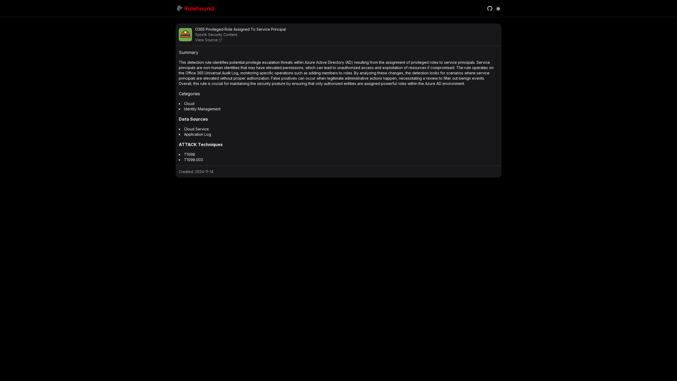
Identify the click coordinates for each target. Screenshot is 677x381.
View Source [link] (206, 40)
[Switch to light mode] (498, 8)
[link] (490, 8)
